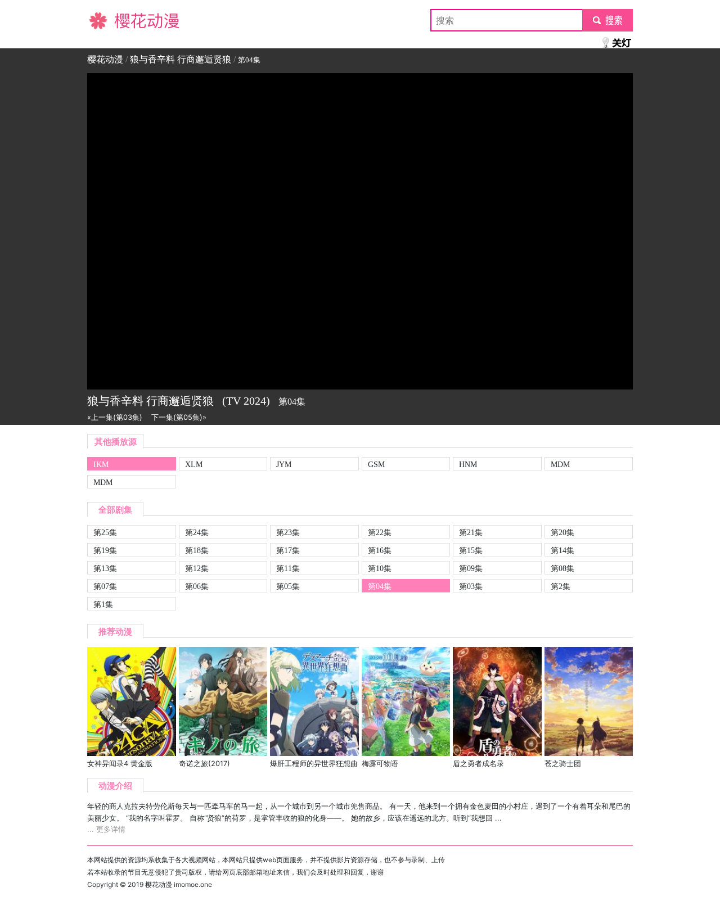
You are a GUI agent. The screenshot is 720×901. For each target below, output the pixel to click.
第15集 (471, 550)
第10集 (380, 568)
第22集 (380, 532)
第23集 (288, 532)
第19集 (105, 550)
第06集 (197, 586)
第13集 (105, 568)
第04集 (380, 586)
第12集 (197, 568)
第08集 (562, 568)
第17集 (288, 550)
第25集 (105, 532)
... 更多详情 (106, 829)
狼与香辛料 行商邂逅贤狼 (180, 59)
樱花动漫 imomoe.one (178, 884)
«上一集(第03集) (114, 417)
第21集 (471, 532)
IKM (101, 464)
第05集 (288, 586)
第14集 (562, 550)
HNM (468, 464)
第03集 (471, 586)
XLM (193, 464)
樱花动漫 (105, 20)
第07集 (105, 586)
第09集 (471, 568)
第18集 (197, 550)
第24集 (197, 532)
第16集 (380, 550)
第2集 (560, 586)
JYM (283, 464)
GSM (376, 464)
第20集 (562, 532)
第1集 (103, 604)
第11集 (288, 568)
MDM (560, 464)
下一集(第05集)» (178, 417)
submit (607, 20)
